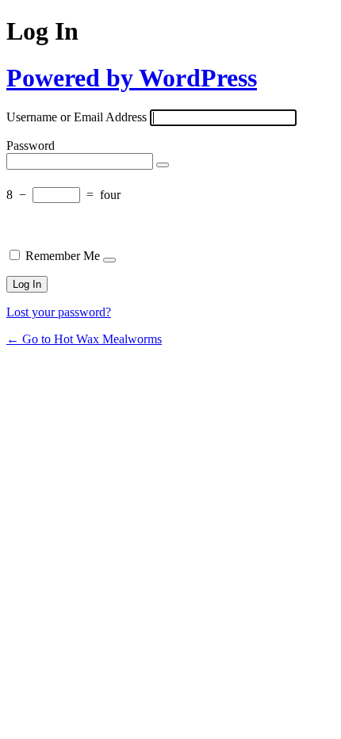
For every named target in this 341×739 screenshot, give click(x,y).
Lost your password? (58, 312)
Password (30, 145)
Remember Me (62, 255)
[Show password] (162, 165)
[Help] (109, 260)
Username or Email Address (76, 117)
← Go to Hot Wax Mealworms (84, 339)
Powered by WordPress (131, 77)
